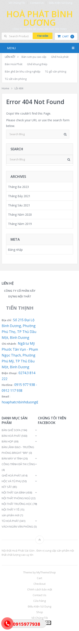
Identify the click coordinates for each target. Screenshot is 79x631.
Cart (67, 36)
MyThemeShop (46, 572)
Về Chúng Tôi (17, 2)
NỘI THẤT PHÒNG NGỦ (16, 498)
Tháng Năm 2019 (20, 224)
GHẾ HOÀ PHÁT (11, 475)
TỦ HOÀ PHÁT (10, 521)
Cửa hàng (39, 601)
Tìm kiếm (42, 35)
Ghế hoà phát (59, 57)
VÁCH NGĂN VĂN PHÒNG (17, 526)
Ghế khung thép (37, 64)
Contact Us (37, 2)
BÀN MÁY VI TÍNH (12, 458)
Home (5, 88)
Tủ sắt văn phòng (16, 79)
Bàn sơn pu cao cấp (33, 57)
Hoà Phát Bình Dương (39, 18)
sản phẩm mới (10, 515)
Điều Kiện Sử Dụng (60, 2)
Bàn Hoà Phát (13, 64)
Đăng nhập (15, 250)
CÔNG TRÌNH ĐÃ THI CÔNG (18, 464)
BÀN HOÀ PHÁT (11, 436)
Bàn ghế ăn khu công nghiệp (22, 71)
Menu (11, 48)
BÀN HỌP (7, 441)
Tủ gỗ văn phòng (55, 71)
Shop (39, 612)
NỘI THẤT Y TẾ (10, 509)
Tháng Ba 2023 (18, 187)
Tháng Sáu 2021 (19, 205)
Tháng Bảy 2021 (19, 196)
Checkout (39, 584)
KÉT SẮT (7, 487)
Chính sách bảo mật (39, 589)
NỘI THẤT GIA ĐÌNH (13, 492)
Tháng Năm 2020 (20, 214)
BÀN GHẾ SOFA (11, 430)
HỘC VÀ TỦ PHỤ (11, 481)
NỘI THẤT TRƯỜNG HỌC (17, 504)
